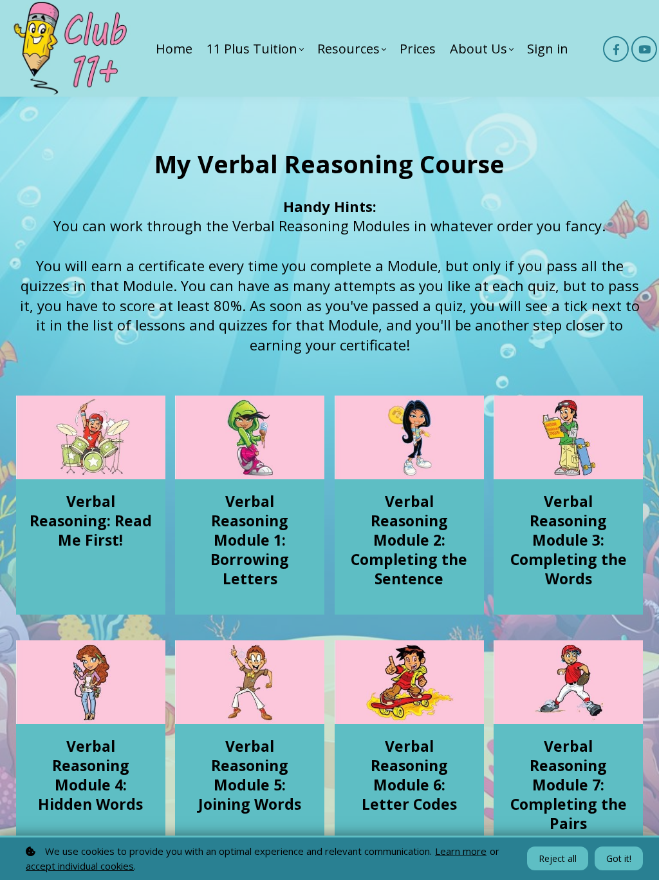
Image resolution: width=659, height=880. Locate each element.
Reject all (558, 858)
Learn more (461, 851)
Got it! (618, 858)
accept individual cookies (80, 865)
